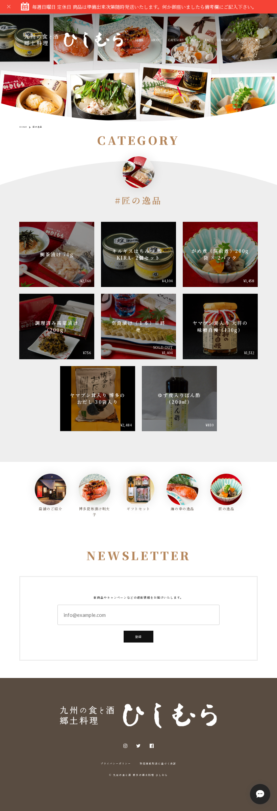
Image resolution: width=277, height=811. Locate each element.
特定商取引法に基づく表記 (158, 763)
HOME (139, 40)
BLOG (194, 40)
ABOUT (156, 40)
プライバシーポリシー (116, 763)
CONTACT (224, 40)
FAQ (207, 40)
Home (23, 126)
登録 (138, 636)
